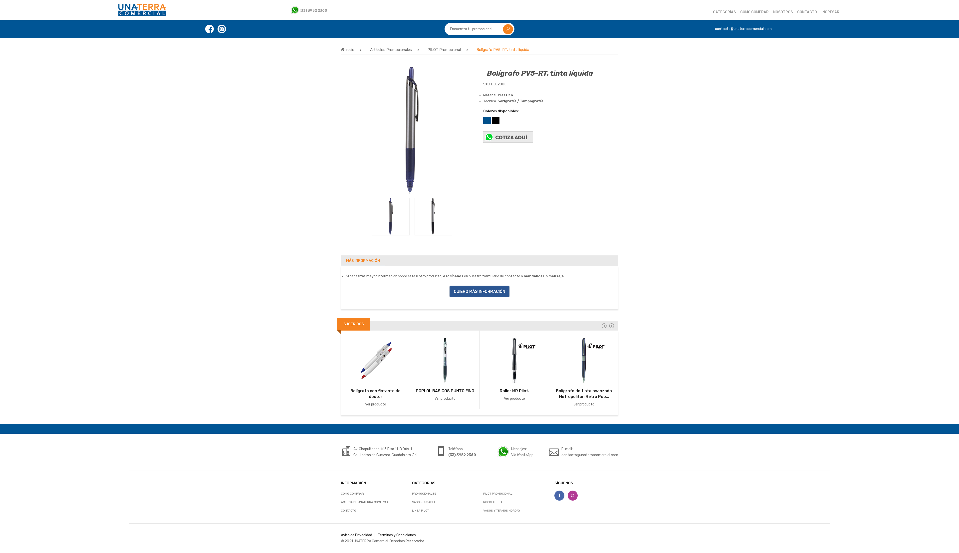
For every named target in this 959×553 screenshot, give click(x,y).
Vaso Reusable (424, 502)
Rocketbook (492, 502)
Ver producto (375, 404)
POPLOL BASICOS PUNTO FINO (445, 390)
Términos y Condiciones (397, 535)
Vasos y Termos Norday (501, 510)
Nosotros (783, 12)
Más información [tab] (363, 260)
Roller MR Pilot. (514, 390)
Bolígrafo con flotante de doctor (375, 393)
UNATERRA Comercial (371, 541)
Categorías (724, 12)
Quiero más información (479, 291)
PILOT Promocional (444, 49)
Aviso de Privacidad (356, 535)
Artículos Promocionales (391, 49)
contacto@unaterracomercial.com (589, 455)
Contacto (807, 12)
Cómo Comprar (352, 493)
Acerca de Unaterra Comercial (365, 502)
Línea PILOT (420, 510)
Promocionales (424, 493)
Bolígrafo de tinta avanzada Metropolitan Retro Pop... (584, 393)
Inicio (349, 49)
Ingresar (830, 12)
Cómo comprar (754, 12)
